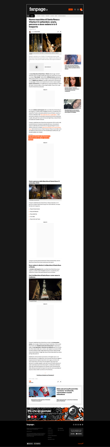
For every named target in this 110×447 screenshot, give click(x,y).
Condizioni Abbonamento (52, 435)
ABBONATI (70, 9)
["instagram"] (32, 416)
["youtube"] (35, 416)
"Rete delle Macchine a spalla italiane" (48, 114)
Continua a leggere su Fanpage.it (45, 375)
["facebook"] (42, 416)
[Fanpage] (31, 425)
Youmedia (49, 428)
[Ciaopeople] (80, 443)
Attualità (38, 15)
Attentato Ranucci (62, 15)
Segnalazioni (50, 430)
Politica (43, 15)
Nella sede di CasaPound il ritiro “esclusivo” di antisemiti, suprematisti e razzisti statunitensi (67, 391)
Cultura (52, 15)
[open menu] (28, 15)
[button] (61, 32)
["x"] (38, 416)
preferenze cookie (51, 439)
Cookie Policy (50, 433)
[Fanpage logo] (37, 9)
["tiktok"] (29, 416)
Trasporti (47, 15)
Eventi (56, 15)
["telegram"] (45, 416)
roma (32, 15)
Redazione (50, 437)
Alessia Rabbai (37, 31)
